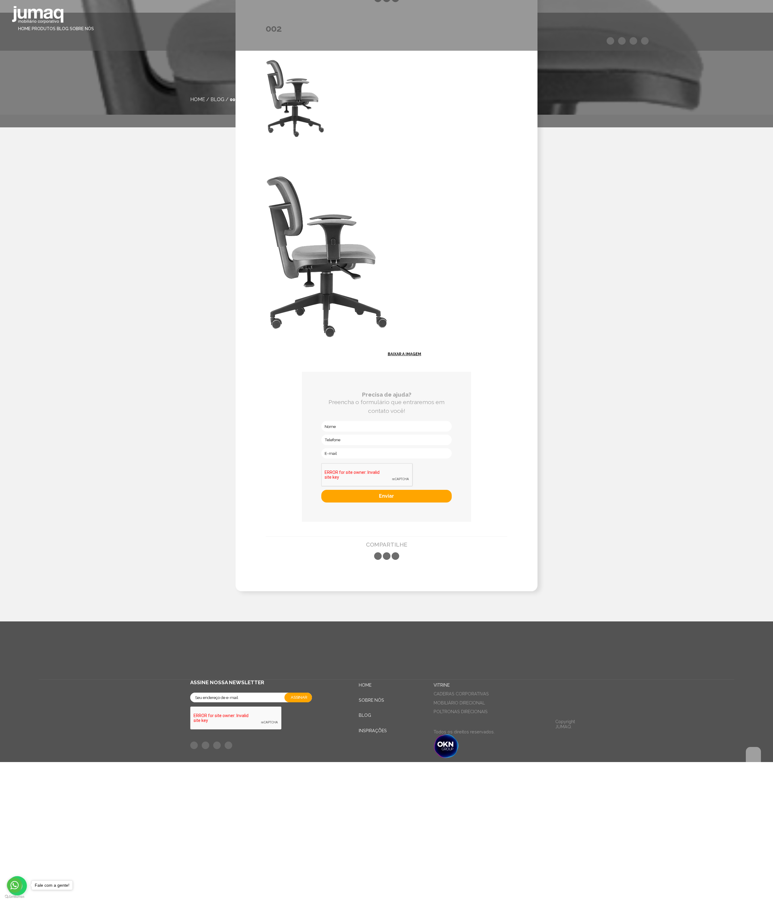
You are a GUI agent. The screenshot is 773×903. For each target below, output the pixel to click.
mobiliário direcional (459, 702)
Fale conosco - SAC (220, 769)
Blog (63, 28)
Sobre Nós (82, 28)
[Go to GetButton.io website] (14, 897)
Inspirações (373, 730)
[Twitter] (386, 556)
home (197, 99)
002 (234, 99)
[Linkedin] (395, 556)
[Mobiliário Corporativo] (37, 16)
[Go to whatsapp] (14, 885)
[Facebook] (378, 556)
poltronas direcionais (461, 711)
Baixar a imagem (404, 354)
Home (24, 28)
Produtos (44, 28)
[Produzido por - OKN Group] (446, 756)
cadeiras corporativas (461, 693)
